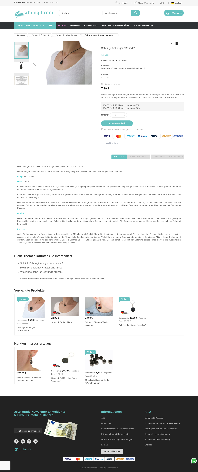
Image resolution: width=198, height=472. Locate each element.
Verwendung (138, 156)
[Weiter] (182, 44)
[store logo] (33, 13)
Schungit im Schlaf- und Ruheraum (161, 428)
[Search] (135, 13)
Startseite (20, 35)
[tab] (119, 157)
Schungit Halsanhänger (67, 35)
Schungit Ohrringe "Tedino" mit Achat (97, 323)
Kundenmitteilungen (168, 156)
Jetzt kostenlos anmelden (28, 431)
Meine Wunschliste (146, 3)
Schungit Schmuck (40, 35)
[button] (21, 67)
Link (102, 278)
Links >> (25, 449)
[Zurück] (172, 44)
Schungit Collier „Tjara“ (61, 322)
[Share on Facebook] (101, 143)
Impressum (106, 423)
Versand (139, 129)
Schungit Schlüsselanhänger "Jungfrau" (64, 379)
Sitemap (148, 445)
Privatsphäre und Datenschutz (115, 434)
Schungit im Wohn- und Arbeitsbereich (162, 423)
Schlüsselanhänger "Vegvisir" (132, 325)
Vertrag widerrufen (111, 451)
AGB (103, 418)
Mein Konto (123, 3)
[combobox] (80, 13)
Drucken (113, 143)
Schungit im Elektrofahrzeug (157, 439)
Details (119, 156)
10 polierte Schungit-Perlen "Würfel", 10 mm (97, 381)
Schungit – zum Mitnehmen (157, 434)
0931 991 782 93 (24, 2)
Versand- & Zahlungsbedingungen (116, 439)
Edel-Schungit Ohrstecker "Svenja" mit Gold (29, 378)
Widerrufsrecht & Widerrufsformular (117, 428)
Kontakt (104, 445)
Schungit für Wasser (154, 418)
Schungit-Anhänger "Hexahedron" (26, 328)
